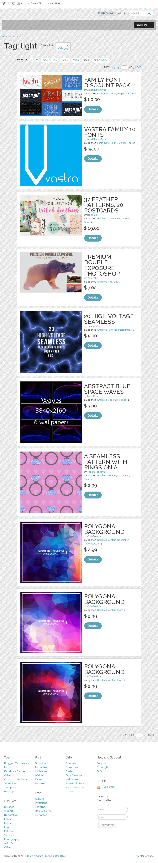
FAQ (99, 771)
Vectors (112, 475)
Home (5, 36)
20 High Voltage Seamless (109, 319)
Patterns (125, 218)
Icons (120, 610)
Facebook (9, 3)
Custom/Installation (16, 779)
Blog (63, 856)
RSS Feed (108, 786)
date (45, 60)
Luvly (136, 856)
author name (101, 60)
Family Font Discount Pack (107, 82)
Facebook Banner (15, 771)
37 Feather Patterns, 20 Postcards (103, 205)
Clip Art (8, 810)
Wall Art (40, 775)
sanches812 (94, 326)
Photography (125, 330)
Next (138, 67)
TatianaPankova (96, 472)
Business (40, 763)
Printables (41, 767)
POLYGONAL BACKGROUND (104, 669)
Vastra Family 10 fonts (110, 132)
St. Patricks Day (75, 783)
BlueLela (92, 215)
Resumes (41, 783)
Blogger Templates (16, 763)
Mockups (9, 791)
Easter (70, 771)
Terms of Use (52, 856)
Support (101, 763)
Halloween (72, 779)
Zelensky (92, 278)
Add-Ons (113, 281)
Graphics (122, 93)
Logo (7, 827)
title (55, 60)
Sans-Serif (110, 143)
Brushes (9, 806)
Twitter (4, 3)
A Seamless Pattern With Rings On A (105, 462)
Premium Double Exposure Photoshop (102, 265)
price (86, 60)
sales (76, 60)
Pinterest (14, 3)
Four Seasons (74, 775)
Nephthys (92, 396)
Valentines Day (75, 787)
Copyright (102, 767)
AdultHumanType (97, 90)
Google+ (19, 3)
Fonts (100, 93)
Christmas (72, 767)
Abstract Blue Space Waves (107, 389)
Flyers (38, 779)
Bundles (71, 763)
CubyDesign (94, 536)
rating (65, 60)
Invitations (41, 771)
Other (87, 222)
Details (93, 109)
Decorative (110, 93)
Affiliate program (34, 856)
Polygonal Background (104, 529)
